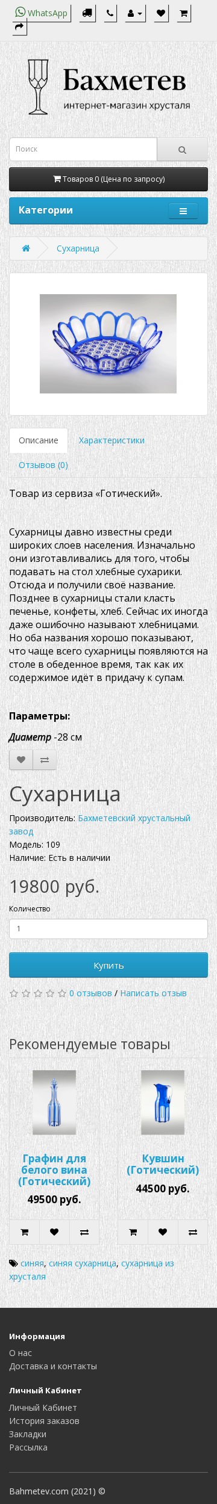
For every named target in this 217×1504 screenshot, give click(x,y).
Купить (108, 965)
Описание (38, 440)
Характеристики (112, 440)
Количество (30, 909)
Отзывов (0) (43, 464)
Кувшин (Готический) (163, 1164)
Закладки (27, 1434)
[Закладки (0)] (161, 13)
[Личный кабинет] (135, 13)
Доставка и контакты (53, 1366)
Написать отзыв (153, 993)
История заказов (44, 1420)
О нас (20, 1352)
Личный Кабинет (43, 1407)
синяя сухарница (82, 1263)
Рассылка (28, 1447)
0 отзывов (90, 993)
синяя (32, 1263)
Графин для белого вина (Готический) (54, 1169)
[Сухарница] (108, 344)
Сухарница (78, 248)
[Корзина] (183, 13)
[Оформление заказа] (19, 26)
